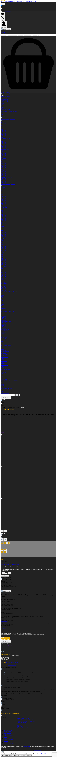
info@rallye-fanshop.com (12, 662)
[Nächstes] (5, 531)
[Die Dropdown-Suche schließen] (17, 395)
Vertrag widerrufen (5, 2)
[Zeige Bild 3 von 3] (4, 533)
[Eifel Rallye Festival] (1, 117)
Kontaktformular (12, 665)
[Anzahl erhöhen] (9, 573)
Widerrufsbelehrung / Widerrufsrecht (25, 721)
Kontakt (19, 725)
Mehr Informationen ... (46, 753)
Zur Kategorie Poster (6, 369)
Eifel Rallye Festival (8, 730)
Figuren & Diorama (8, 739)
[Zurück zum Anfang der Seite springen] (2, 752)
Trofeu (2, 432)
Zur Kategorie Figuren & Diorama (9, 380)
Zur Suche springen (18, 1)
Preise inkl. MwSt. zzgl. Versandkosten (10, 564)
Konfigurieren (16, 755)
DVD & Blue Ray (8, 735)
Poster (5, 738)
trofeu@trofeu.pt (4, 621)
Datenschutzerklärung (22, 727)
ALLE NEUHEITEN (9, 743)
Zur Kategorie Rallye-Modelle (8, 119)
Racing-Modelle (7, 733)
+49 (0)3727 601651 (14, 655)
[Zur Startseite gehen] (6, 11)
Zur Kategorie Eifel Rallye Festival (9, 111)
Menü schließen (6, 29)
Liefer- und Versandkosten (23, 718)
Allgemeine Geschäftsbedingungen (25, 719)
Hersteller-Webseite (9, 646)
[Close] (1, 541)
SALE (5, 742)
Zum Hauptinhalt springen (7, 1)
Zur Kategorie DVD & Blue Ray (8, 311)
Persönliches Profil (12, 35)
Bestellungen (36, 35)
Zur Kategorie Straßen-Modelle (8, 291)
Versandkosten (26, 746)
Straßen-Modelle (7, 734)
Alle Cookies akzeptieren (26, 755)
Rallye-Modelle (7, 731)
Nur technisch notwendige (6, 755)
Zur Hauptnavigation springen (30, 1)
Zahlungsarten (27, 35)
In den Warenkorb (5, 575)
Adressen (20, 35)
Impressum (19, 726)
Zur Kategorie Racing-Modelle (8, 184)
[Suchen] (15, 395)
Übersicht (3, 35)
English (2, 9)
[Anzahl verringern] (3, 573)
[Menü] (1, 11)
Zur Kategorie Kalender (6, 388)
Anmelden (3, 32)
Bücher (5, 737)
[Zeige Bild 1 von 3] (1, 533)
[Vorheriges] (2, 531)
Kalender (6, 741)
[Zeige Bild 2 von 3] (2, 533)
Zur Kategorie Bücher (6, 345)
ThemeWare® (37, 750)
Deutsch (2, 7)
